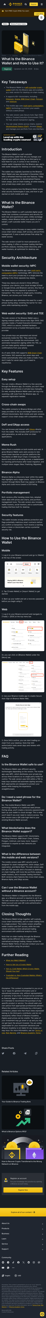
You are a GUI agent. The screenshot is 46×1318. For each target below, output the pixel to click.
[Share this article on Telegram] (25, 1053)
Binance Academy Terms (16, 1307)
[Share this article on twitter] (3, 1053)
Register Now (23, 1190)
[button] (41, 4)
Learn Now (39, 14)
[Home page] (15, 4)
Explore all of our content (21, 1212)
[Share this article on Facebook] (14, 1053)
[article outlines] (41, 17)
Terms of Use (36, 1305)
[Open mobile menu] (41, 4)
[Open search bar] (25, 4)
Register (34, 4)
